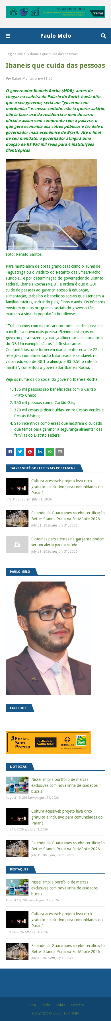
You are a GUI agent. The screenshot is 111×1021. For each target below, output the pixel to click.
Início (45, 1005)
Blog (32, 1005)
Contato (77, 1005)
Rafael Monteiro (24, 79)
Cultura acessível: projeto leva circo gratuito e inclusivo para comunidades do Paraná (67, 487)
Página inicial (16, 54)
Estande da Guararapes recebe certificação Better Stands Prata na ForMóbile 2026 (68, 516)
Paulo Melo (55, 35)
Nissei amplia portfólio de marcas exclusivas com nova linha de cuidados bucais (64, 785)
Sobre (60, 1005)
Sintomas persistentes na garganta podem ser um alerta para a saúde (67, 542)
